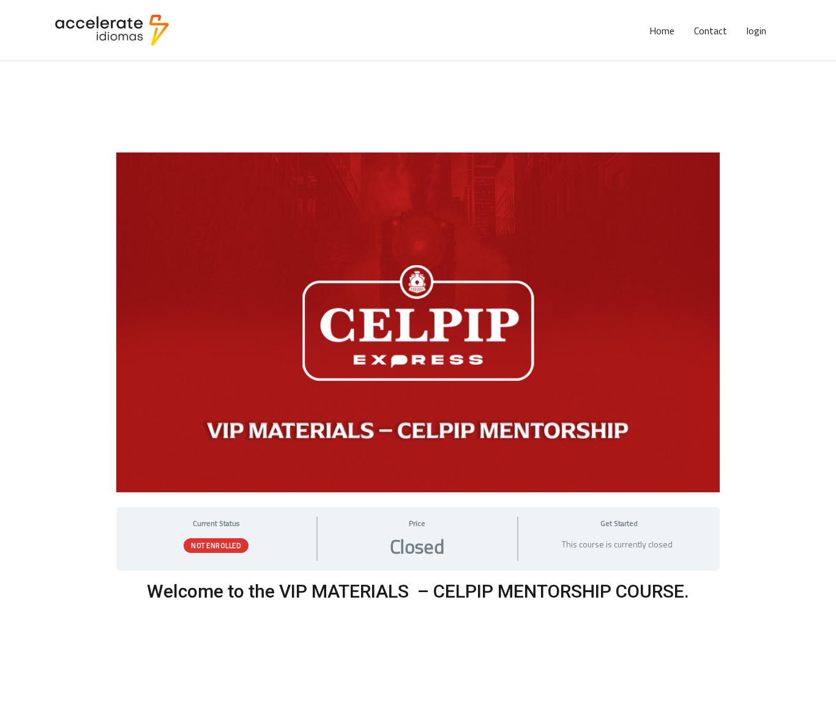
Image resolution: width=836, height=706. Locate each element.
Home (661, 30)
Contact (710, 30)
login (756, 30)
